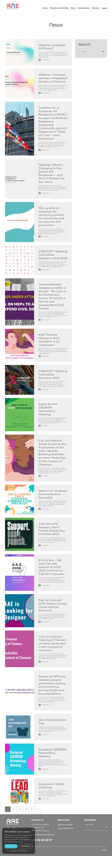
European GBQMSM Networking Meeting (52, 753)
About (45, 8)
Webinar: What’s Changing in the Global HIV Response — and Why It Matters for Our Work (51, 173)
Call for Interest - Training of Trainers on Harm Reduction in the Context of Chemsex (52, 643)
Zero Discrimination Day (52, 721)
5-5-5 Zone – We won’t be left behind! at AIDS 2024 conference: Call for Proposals (51, 567)
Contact (104, 8)
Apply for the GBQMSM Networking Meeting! (47, 409)
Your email (89, 824)
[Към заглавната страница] (12, 6)
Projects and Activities (59, 8)
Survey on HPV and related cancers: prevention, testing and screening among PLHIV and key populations (52, 685)
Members (96, 8)
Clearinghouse (84, 8)
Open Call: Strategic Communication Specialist (52, 494)
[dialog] (18, 841)
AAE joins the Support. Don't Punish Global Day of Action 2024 (51, 529)
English (104, 850)
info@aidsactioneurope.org (42, 835)
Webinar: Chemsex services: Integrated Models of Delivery (52, 78)
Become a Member (65, 825)
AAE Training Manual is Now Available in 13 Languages (49, 340)
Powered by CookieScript (18, 851)
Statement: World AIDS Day (51, 785)
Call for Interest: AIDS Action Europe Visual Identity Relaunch (52, 605)
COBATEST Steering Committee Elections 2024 (52, 374)
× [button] (32, 830)
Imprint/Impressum (66, 828)
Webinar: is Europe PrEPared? (51, 46)
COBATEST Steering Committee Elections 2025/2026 (52, 254)
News (73, 8)
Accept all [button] (11, 846)
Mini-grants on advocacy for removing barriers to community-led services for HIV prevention (51, 216)
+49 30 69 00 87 (41, 840)
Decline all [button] (25, 846)
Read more (19, 842)
